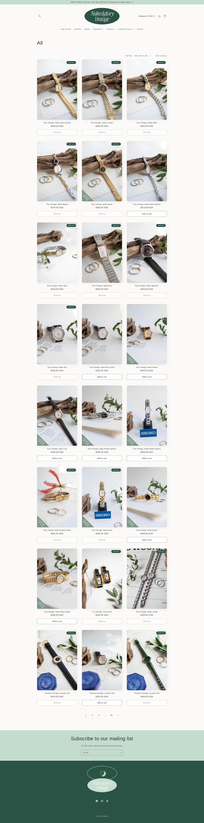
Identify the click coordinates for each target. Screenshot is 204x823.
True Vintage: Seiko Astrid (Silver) (147, 204)
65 (111, 715)
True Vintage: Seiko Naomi (147, 367)
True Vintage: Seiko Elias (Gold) (57, 612)
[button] (39, 16)
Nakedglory (104, 816)
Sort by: (129, 56)
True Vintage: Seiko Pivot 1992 (102, 367)
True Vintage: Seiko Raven (147, 530)
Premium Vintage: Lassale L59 (102, 693)
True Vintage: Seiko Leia (57, 449)
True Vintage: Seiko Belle (147, 123)
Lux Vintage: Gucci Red (102, 612)
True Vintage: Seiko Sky (57, 367)
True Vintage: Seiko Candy (147, 612)
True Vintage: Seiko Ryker (102, 204)
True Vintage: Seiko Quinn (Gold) (57, 123)
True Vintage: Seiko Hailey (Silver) (147, 449)
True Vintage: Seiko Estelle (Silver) (102, 449)
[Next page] (118, 715)
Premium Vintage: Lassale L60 (57, 693)
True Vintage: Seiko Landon (102, 123)
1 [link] (86, 715)
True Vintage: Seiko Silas (57, 286)
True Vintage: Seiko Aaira (102, 530)
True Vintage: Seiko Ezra (102, 286)
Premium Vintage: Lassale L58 (146, 693)
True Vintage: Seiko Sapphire (147, 286)
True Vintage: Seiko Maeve (57, 204)
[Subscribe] (120, 753)
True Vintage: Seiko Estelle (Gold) (57, 530)
